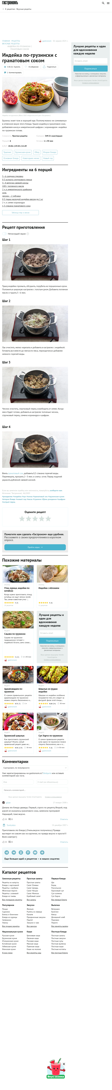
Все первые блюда (59, 899)
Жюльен (30, 909)
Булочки (54, 911)
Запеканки (6, 920)
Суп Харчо (55, 896)
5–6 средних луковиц (12, 176)
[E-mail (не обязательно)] (52, 782)
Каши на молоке (34, 949)
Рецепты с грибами (10, 888)
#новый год (20, 499)
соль (4, 192)
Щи (52, 882)
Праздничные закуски (36, 917)
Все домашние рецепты (12, 899)
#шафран (61, 499)
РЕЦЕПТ (7, 630)
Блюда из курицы (9, 917)
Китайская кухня (9, 944)
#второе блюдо (8, 499)
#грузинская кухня (56, 496)
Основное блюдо (11, 158)
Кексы (53, 914)
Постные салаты (58, 935)
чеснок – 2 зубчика (11, 196)
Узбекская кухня (9, 946)
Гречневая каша (33, 935)
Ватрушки (55, 909)
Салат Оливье (32, 885)
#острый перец (8, 502)
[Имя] (18, 782)
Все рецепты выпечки (60, 926)
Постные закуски (58, 938)
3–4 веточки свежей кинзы (15, 182)
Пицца (5, 909)
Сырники (6, 911)
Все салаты (31, 899)
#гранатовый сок (40, 496)
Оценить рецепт (59, 16)
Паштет (30, 920)
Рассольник (56, 888)
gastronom (46, 41)
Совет (43, 16)
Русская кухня (8, 935)
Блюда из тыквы (9, 896)
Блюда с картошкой (10, 885)
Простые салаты (33, 882)
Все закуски (32, 926)
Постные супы (57, 941)
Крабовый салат (34, 896)
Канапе (30, 914)
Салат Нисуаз (32, 890)
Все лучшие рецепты (11, 926)
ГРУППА (7, 585)
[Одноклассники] (21, 852)
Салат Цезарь (32, 888)
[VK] (14, 852)
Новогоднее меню (31, 158)
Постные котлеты (58, 949)
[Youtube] (35, 852)
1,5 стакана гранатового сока (16, 205)
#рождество (7, 496)
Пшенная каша (33, 946)
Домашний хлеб (58, 917)
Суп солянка (56, 893)
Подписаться (52, 640)
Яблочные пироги (9, 890)
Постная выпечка (58, 944)
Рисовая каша (33, 941)
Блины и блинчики (10, 914)
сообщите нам (56, 490)
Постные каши (57, 946)
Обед (37, 152)
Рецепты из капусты (10, 882)
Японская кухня (9, 949)
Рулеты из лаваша (34, 911)
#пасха (29, 499)
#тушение (36, 499)
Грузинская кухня (22, 152)
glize (8, 802)
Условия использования (52, 660)
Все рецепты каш (34, 953)
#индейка (17, 496)
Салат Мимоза (33, 893)
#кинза (29, 496)
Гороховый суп (57, 890)
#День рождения (49, 499)
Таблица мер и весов (20, 212)
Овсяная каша (33, 938)
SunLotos (11, 825)
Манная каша (32, 944)
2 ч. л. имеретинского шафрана (17, 189)
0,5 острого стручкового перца (17, 179)
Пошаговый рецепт (27, 16)
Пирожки (55, 920)
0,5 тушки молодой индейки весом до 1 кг (22, 199)
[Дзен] (42, 852)
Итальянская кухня (10, 941)
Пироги (54, 922)
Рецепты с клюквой (10, 893)
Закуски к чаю (33, 922)
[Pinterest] (28, 852)
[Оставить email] (52, 633)
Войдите (47, 773)
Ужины (5, 922)
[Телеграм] (7, 852)
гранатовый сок (15, 473)
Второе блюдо (49, 152)
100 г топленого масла (13, 186)
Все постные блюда (59, 953)
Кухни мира (7, 953)
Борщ (53, 885)
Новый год (48, 158)
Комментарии (102, 16)
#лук (23, 496)
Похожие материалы (81, 16)
